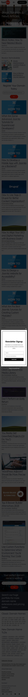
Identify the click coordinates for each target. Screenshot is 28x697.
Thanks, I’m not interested (14, 368)
